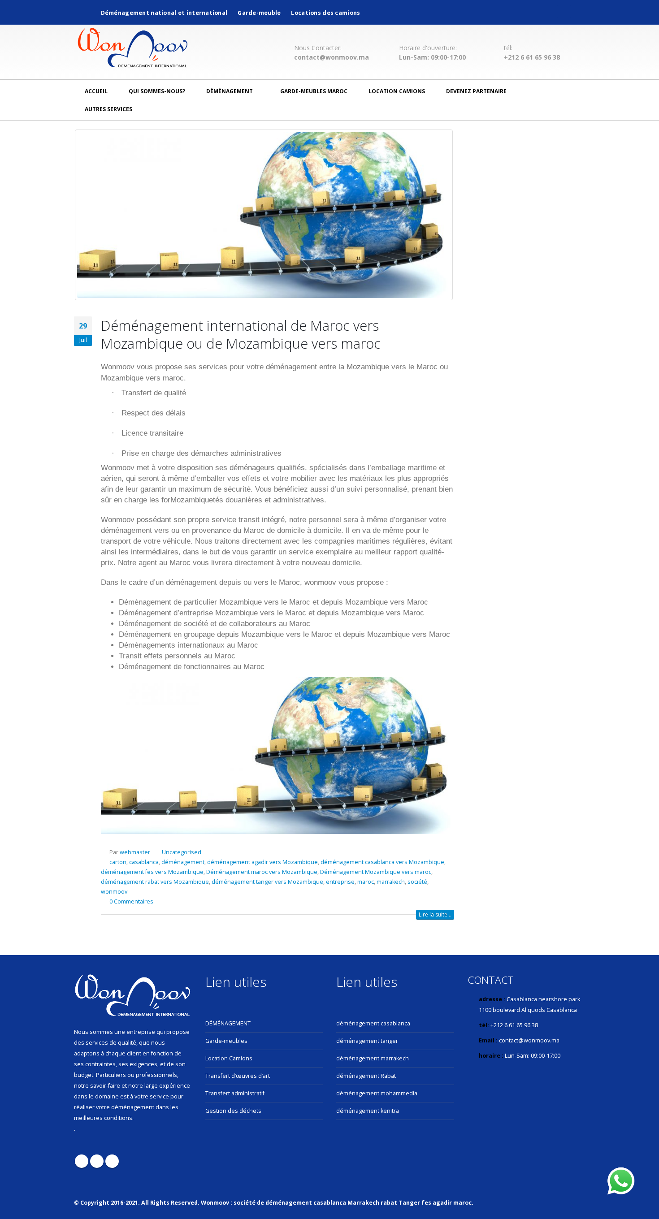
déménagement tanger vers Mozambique (267, 882)
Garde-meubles (226, 1041)
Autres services (108, 109)
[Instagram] (564, 11)
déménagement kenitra (367, 1111)
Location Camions (397, 91)
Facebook (81, 1161)
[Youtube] (548, 11)
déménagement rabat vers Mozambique (155, 882)
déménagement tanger (367, 1041)
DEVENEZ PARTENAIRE (476, 91)
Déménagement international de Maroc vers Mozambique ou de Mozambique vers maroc (241, 334)
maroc (365, 882)
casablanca (144, 862)
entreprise (340, 882)
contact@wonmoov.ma (331, 57)
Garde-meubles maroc (313, 91)
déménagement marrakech (372, 1058)
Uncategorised (181, 852)
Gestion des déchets (233, 1111)
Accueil (96, 91)
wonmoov (114, 891)
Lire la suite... (435, 914)
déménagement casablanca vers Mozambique (382, 862)
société (417, 882)
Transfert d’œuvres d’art (237, 1076)
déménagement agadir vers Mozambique (262, 862)
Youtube (97, 1161)
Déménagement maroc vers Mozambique (261, 872)
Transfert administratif (234, 1093)
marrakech (391, 882)
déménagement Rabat (366, 1076)
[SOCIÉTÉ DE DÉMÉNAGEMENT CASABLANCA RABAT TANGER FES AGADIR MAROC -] (133, 49)
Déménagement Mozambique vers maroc (375, 872)
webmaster (135, 852)
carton (117, 862)
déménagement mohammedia (376, 1093)
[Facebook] (533, 11)
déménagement (229, 91)
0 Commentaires (131, 901)
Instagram (112, 1161)
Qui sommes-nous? (157, 91)
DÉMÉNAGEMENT (228, 1023)
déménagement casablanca (373, 1023)
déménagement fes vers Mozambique (152, 872)
